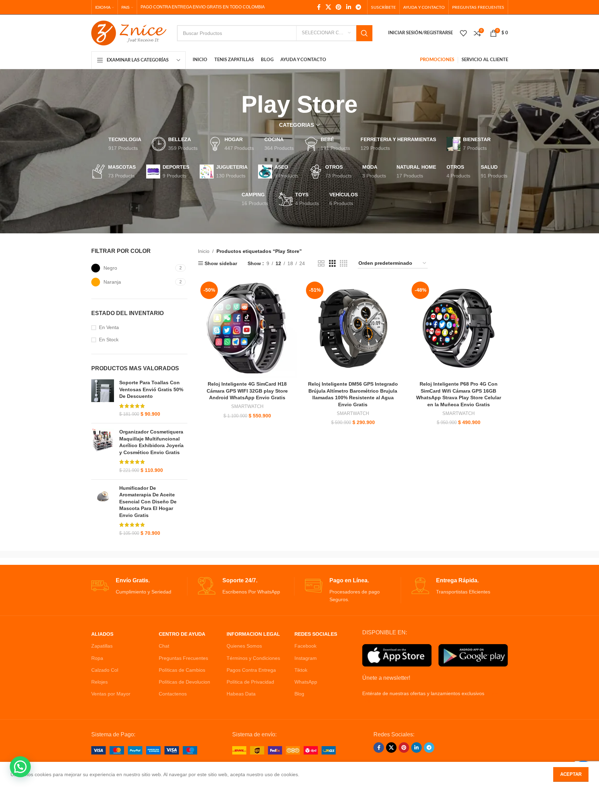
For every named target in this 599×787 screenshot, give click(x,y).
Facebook (305, 646)
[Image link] (144, 749)
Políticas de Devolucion (184, 682)
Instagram (305, 658)
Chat (164, 646)
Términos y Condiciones (253, 658)
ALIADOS (102, 634)
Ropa (97, 658)
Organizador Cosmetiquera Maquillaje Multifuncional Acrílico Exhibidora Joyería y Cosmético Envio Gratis (151, 442)
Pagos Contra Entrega (251, 670)
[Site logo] (128, 32)
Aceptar (571, 774)
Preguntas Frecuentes (183, 658)
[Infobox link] (139, 586)
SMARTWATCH (247, 406)
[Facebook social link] (319, 7)
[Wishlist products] (463, 33)
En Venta (109, 327)
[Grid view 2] (321, 263)
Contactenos (173, 694)
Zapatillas (102, 646)
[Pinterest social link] (339, 7)
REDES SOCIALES (315, 634)
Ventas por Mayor (110, 694)
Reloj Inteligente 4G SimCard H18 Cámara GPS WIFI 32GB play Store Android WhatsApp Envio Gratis (247, 390)
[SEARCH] (364, 33)
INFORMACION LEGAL (253, 634)
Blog (299, 694)
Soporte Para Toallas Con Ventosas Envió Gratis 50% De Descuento (151, 389)
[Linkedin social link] (348, 7)
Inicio (203, 251)
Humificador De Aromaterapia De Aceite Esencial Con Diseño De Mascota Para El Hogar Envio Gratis (148, 501)
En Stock (109, 339)
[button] (20, 766)
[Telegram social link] (358, 7)
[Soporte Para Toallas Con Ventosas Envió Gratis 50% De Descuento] (102, 398)
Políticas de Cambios (182, 670)
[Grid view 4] (343, 263)
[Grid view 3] (332, 263)
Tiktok (300, 670)
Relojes (99, 682)
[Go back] (232, 104)
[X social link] (328, 7)
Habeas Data (241, 694)
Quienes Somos (244, 646)
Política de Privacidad (250, 682)
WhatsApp (305, 682)
